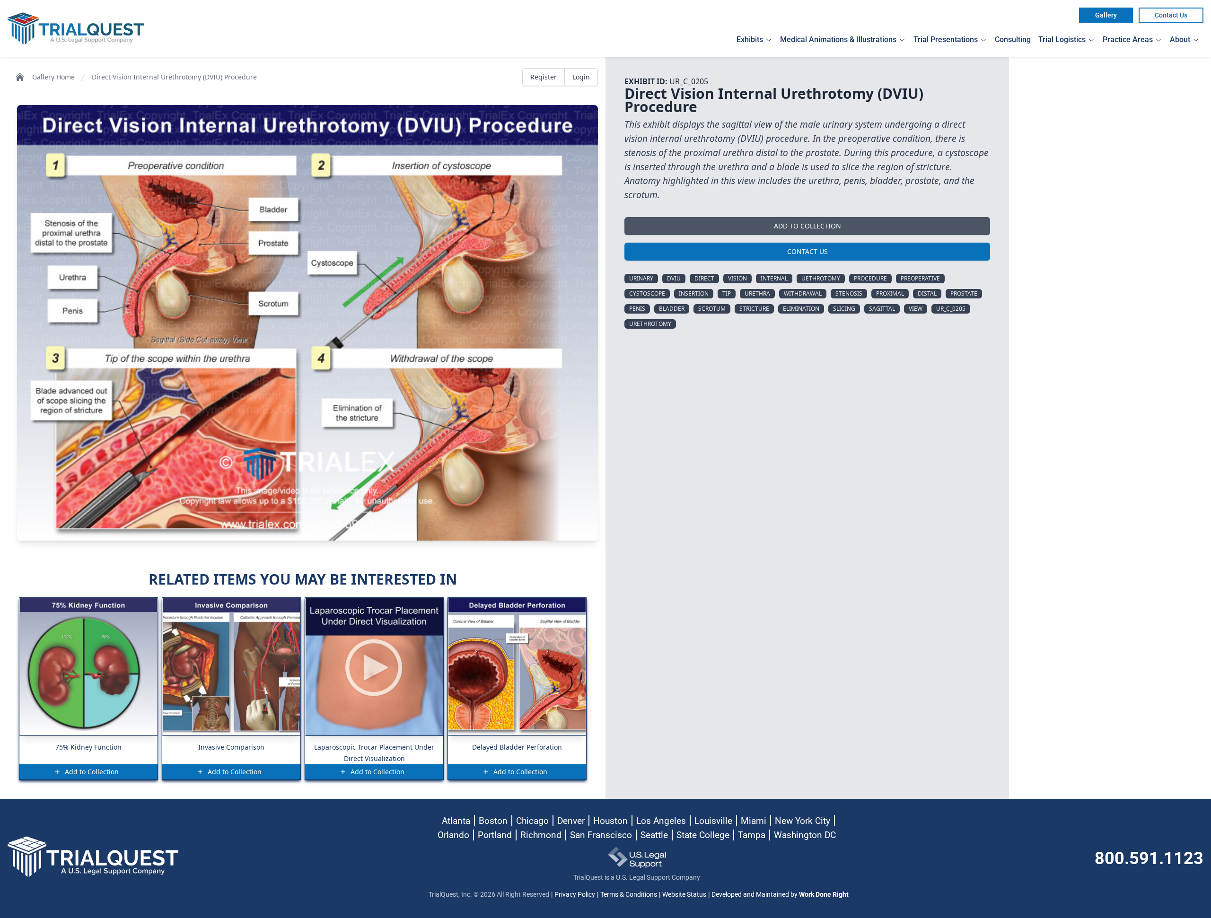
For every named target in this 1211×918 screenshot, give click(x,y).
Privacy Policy (574, 894)
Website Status (684, 894)
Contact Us (1171, 15)
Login (581, 76)
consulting (1013, 39)
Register (543, 76)
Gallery (1106, 15)
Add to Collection (807, 225)
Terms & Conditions (628, 894)
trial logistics (1062, 39)
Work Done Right (824, 894)
